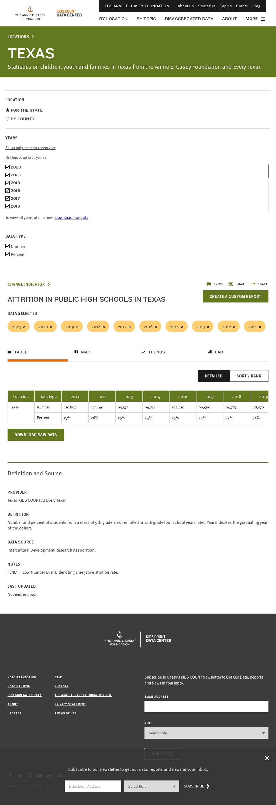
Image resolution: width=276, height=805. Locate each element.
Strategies (207, 5)
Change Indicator (26, 284)
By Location (113, 18)
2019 (69, 326)
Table (20, 352)
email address (156, 696)
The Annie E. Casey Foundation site (83, 695)
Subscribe (194, 786)
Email (240, 284)
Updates (14, 713)
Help (58, 677)
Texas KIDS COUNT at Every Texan (37, 500)
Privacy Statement (70, 704)
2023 (16, 326)
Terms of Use (66, 713)
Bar (219, 352)
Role (148, 723)
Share (263, 284)
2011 (252, 326)
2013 (200, 326)
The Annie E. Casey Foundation (137, 6)
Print (218, 284)
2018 (95, 326)
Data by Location (22, 677)
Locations (18, 37)
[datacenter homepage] (69, 13)
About (229, 18)
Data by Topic (19, 686)
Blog (256, 5)
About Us (186, 5)
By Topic (146, 18)
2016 (148, 326)
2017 (122, 326)
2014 (174, 326)
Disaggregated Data (189, 18)
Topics (226, 5)
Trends (156, 352)
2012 (226, 326)
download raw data (71, 217)
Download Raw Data (36, 435)
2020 (43, 326)
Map (86, 352)
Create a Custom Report (235, 296)
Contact (61, 686)
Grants (242, 5)
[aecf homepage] (30, 13)
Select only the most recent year (30, 147)
